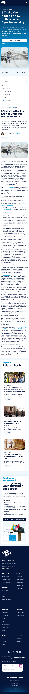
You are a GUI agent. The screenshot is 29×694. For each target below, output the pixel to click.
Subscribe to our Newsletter (9, 661)
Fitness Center (19, 582)
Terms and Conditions (14, 680)
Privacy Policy (14, 683)
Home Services (19, 585)
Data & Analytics (6, 582)
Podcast (4, 641)
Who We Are (5, 612)
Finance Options (20, 612)
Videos (3, 644)
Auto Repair (19, 576)
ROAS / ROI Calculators (21, 620)
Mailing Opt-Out (14, 685)
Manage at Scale (6, 604)
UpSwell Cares (5, 627)
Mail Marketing (5, 576)
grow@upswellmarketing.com (8, 566)
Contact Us (18, 641)
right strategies (10, 187)
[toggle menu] (26, 2)
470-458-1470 (5, 568)
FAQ (3, 621)
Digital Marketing (6, 579)
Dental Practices (20, 579)
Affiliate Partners (6, 624)
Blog (3, 638)
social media (6, 275)
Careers (4, 630)
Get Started (19, 638)
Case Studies (5, 615)
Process (4, 618)
